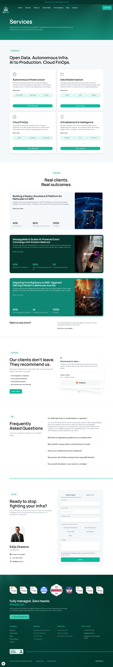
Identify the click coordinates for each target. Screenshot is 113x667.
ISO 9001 (13, 651)
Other (70, 535)
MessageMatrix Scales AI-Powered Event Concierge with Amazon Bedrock (36, 241)
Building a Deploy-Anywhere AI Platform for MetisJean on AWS (37, 197)
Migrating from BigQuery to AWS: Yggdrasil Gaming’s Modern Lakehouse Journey (37, 284)
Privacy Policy (65, 555)
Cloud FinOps (70, 531)
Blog (11, 636)
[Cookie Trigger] (3, 663)
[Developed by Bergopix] (99, 661)
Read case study (18, 208)
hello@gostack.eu (89, 633)
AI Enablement (90, 531)
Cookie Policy (39, 661)
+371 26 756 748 (89, 630)
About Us (12, 630)
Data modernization (90, 527)
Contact (12, 642)
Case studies (13, 633)
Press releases (14, 639)
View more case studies (65, 328)
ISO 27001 (13, 652)
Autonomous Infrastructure (70, 527)
